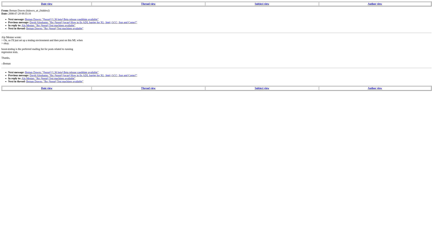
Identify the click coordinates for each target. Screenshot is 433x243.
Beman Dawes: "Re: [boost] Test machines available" (54, 28)
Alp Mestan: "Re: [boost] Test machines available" (48, 25)
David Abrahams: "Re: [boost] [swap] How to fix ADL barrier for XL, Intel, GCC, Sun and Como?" (83, 22)
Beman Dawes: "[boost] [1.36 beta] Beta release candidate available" (62, 19)
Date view (46, 3)
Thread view (148, 3)
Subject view (262, 3)
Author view (375, 3)
